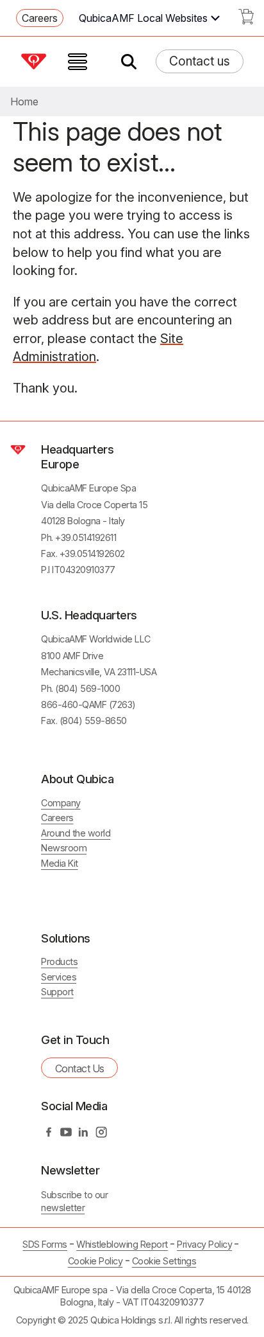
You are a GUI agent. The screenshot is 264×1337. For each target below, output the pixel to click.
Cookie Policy (95, 1260)
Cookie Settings (164, 1261)
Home (24, 101)
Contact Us (79, 1068)
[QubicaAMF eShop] (246, 20)
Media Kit (59, 863)
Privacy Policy (204, 1244)
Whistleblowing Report (122, 1244)
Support (57, 991)
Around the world (75, 833)
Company (61, 802)
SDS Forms (44, 1244)
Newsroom (64, 847)
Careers (40, 18)
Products (59, 961)
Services (58, 976)
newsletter (63, 1207)
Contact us (199, 61)
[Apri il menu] (77, 62)
